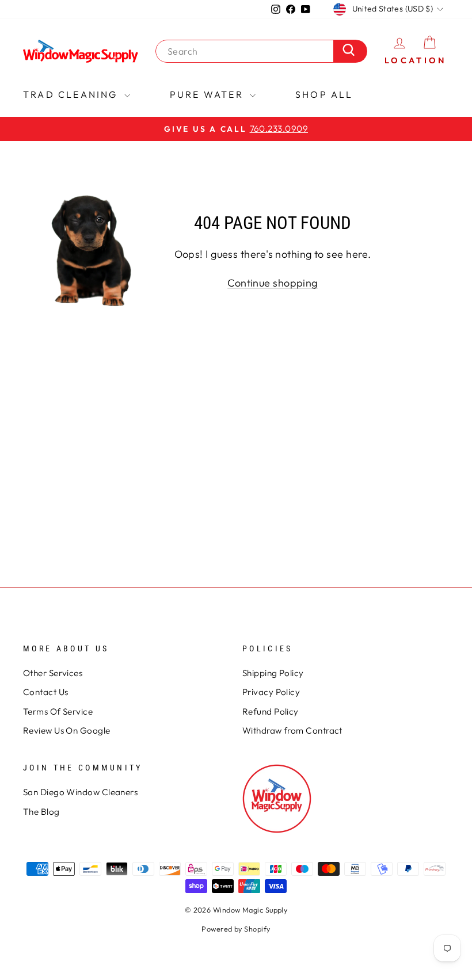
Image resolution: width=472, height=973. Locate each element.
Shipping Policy (273, 672)
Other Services (52, 672)
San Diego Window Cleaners (80, 792)
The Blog (41, 811)
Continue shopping (272, 282)
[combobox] (247, 51)
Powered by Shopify (235, 928)
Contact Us (45, 691)
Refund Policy (270, 711)
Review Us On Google (67, 730)
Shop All (324, 94)
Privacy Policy (271, 691)
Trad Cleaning (72, 94)
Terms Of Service (58, 711)
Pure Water (208, 94)
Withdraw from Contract (292, 730)
